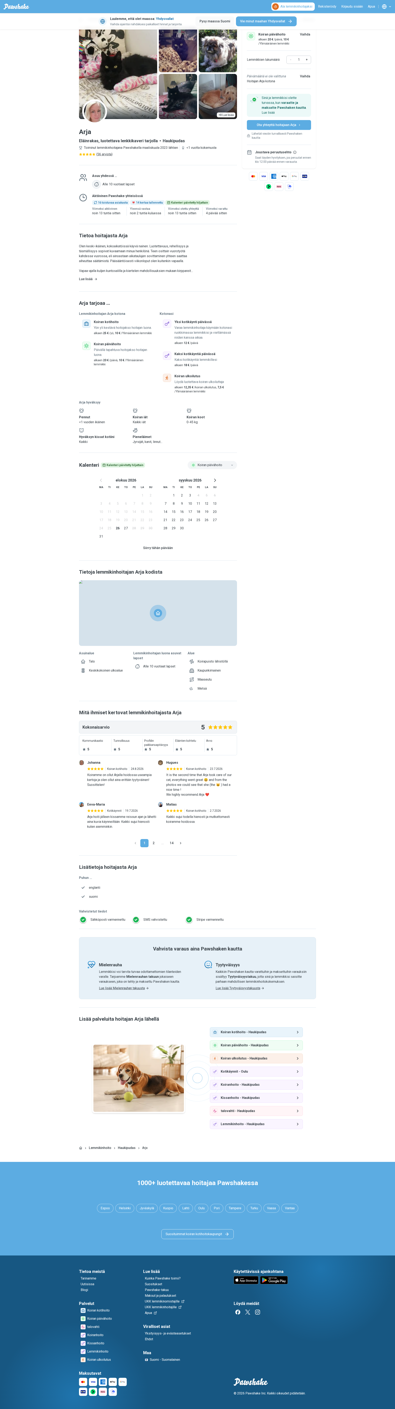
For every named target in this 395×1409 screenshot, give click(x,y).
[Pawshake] (16, 6)
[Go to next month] (215, 480)
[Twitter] (248, 1312)
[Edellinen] (135, 843)
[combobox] (212, 465)
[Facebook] (238, 1312)
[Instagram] (257, 1312)
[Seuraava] (181, 843)
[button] (279, 105)
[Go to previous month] (101, 480)
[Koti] (80, 1148)
